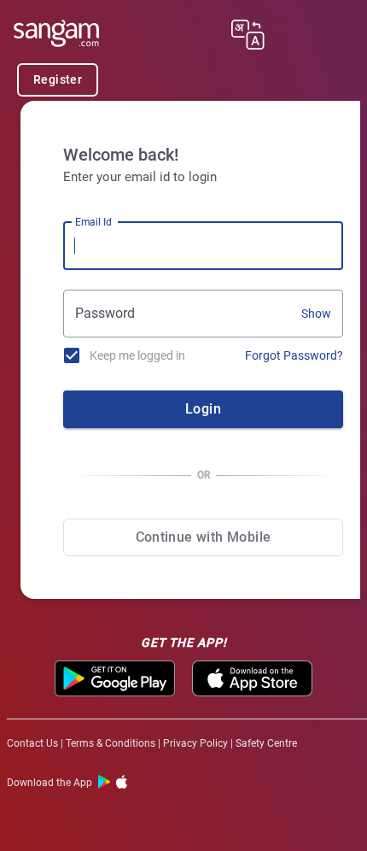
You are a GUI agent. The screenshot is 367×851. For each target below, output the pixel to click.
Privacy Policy (195, 743)
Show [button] (316, 313)
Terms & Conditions (110, 743)
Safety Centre (266, 743)
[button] (248, 37)
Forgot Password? (294, 355)
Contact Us (32, 743)
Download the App (49, 783)
